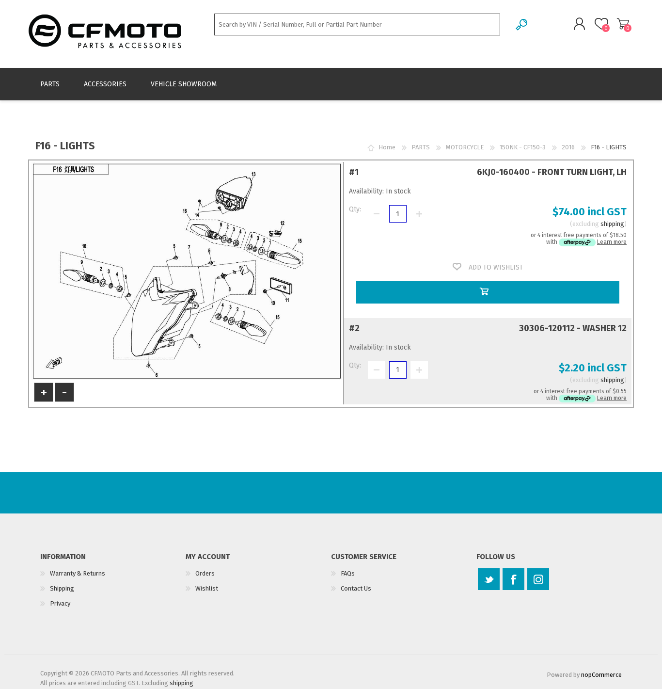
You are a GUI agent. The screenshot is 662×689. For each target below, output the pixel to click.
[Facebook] (513, 579)
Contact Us (356, 588)
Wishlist (206, 588)
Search (522, 24)
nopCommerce (601, 674)
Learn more (612, 242)
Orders (205, 573)
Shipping (62, 588)
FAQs (348, 573)
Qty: (355, 209)
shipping (612, 223)
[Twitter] (489, 579)
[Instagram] (538, 579)
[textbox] (357, 24)
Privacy (60, 603)
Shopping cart (623, 23)
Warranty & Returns (77, 573)
